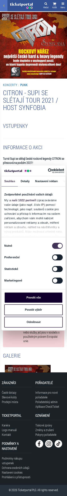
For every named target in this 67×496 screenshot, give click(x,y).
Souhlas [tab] (9, 181)
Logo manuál (9, 430)
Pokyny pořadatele (45, 435)
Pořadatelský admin (46, 402)
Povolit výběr (33, 309)
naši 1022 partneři (24, 200)
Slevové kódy (9, 397)
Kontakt (6, 435)
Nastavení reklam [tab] (46, 181)
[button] (54, 6)
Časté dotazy (9, 392)
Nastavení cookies (12, 472)
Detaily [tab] (25, 181)
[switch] (57, 257)
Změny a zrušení (44, 430)
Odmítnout (34, 322)
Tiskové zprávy (43, 425)
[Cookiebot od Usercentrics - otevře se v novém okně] (48, 170)
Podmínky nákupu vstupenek (12, 460)
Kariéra (6, 425)
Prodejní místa (10, 402)
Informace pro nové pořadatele (46, 395)
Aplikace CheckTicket (47, 406)
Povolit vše (33, 297)
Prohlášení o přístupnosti (16, 477)
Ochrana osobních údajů (15, 468)
